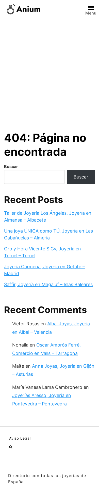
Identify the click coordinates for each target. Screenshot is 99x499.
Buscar (11, 166)
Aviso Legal (20, 438)
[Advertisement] (49, 70)
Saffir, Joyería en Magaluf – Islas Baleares (48, 284)
